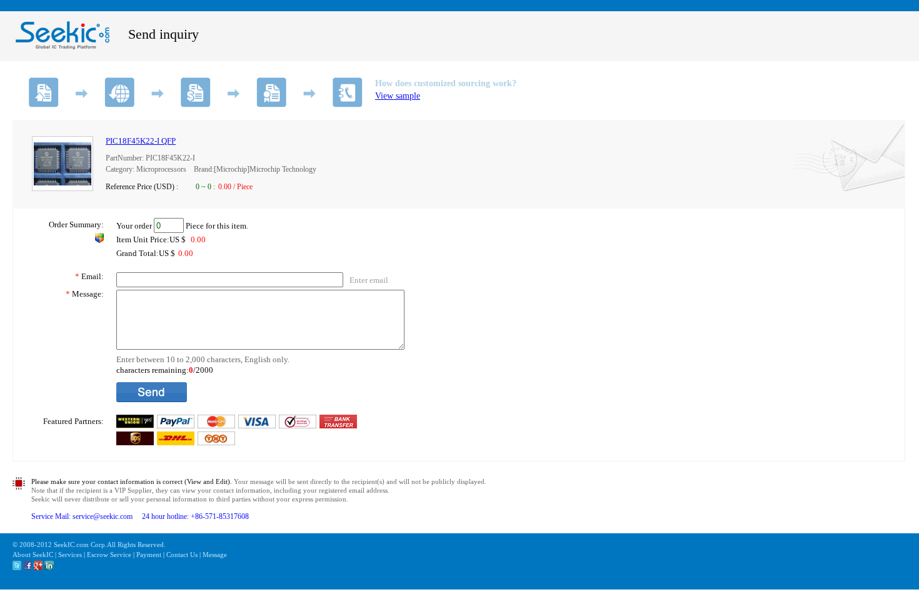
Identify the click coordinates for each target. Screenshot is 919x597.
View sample (397, 96)
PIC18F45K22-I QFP (141, 141)
